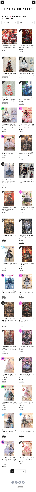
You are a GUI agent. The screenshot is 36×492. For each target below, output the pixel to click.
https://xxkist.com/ (23, 482)
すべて (22, 22)
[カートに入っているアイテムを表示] (33, 2)
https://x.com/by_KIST (16, 482)
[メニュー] (2, 2)
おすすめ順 (6, 22)
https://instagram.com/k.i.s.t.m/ (19, 482)
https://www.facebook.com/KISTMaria (12, 482)
